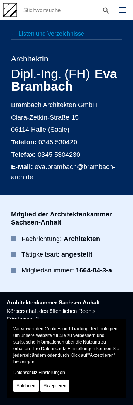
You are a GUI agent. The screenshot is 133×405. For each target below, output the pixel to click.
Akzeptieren (55, 385)
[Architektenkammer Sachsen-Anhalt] (10, 10)
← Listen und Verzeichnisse (47, 34)
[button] (122, 10)
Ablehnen (26, 385)
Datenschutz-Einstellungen (39, 372)
